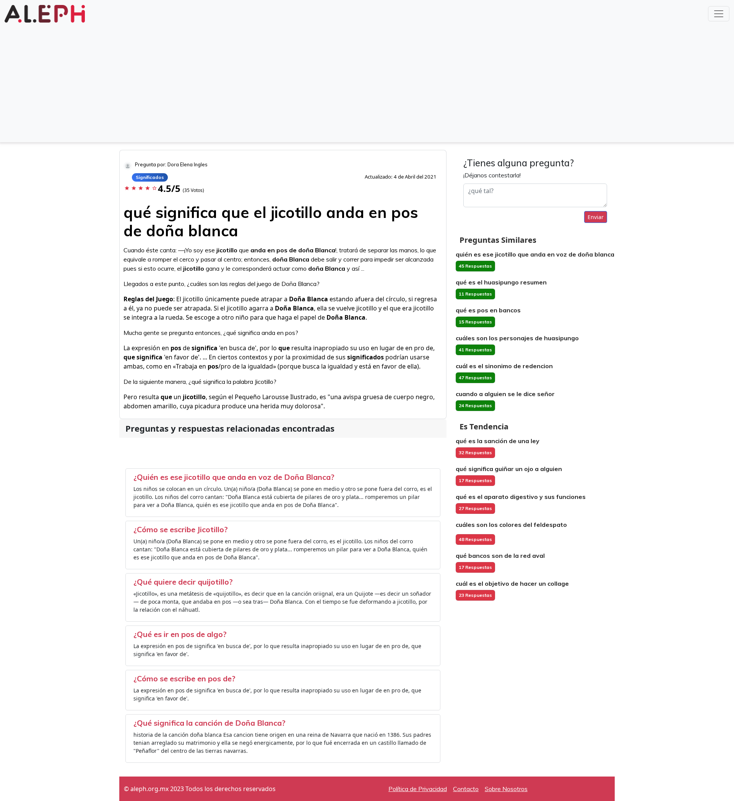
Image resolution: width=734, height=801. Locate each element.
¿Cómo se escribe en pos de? (184, 678)
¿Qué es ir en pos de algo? (180, 634)
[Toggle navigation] (718, 13)
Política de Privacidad (417, 789)
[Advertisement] (367, 81)
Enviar (596, 217)
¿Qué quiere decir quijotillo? (183, 582)
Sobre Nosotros (506, 789)
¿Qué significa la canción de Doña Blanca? (209, 723)
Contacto (466, 789)
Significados (150, 177)
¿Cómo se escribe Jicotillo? (180, 529)
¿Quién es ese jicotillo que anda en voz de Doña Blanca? (234, 477)
